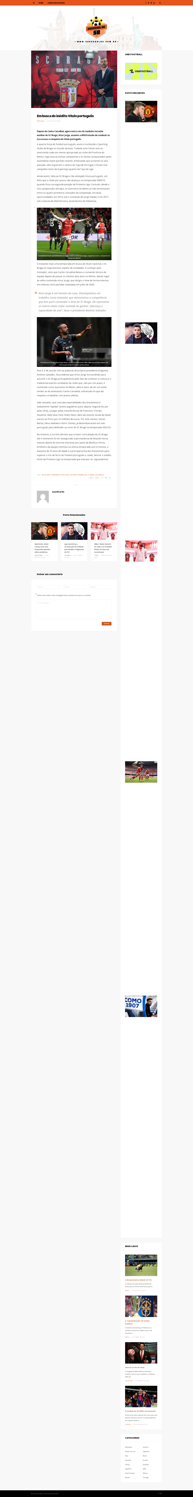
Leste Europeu (130, 1473)
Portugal (40, 121)
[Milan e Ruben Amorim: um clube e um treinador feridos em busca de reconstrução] (104, 531)
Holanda (67, 555)
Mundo (127, 1477)
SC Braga (91, 475)
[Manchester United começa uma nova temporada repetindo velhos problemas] (44, 531)
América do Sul (130, 1451)
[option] (44, 541)
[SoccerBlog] (96, 27)
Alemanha (128, 1447)
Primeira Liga (82, 475)
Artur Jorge (46, 475)
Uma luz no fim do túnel (134, 1367)
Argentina (146, 1451)
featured (73, 475)
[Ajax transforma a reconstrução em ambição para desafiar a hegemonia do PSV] (74, 531)
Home (41, 3)
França (127, 1465)
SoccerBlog (99, 475)
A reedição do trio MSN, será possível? (140, 1411)
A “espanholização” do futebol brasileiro (137, 1322)
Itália (96, 555)
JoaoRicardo (58, 491)
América (145, 1447)
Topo (160, 1493)
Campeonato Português (60, 475)
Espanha (128, 1424)
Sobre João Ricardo (56, 3)
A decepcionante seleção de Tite (138, 1280)
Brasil (127, 1290)
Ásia (126, 1456)
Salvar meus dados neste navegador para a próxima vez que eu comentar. (64, 595)
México (145, 1473)
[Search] (159, 3)
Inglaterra (39, 555)
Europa (145, 1460)
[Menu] (33, 3)
